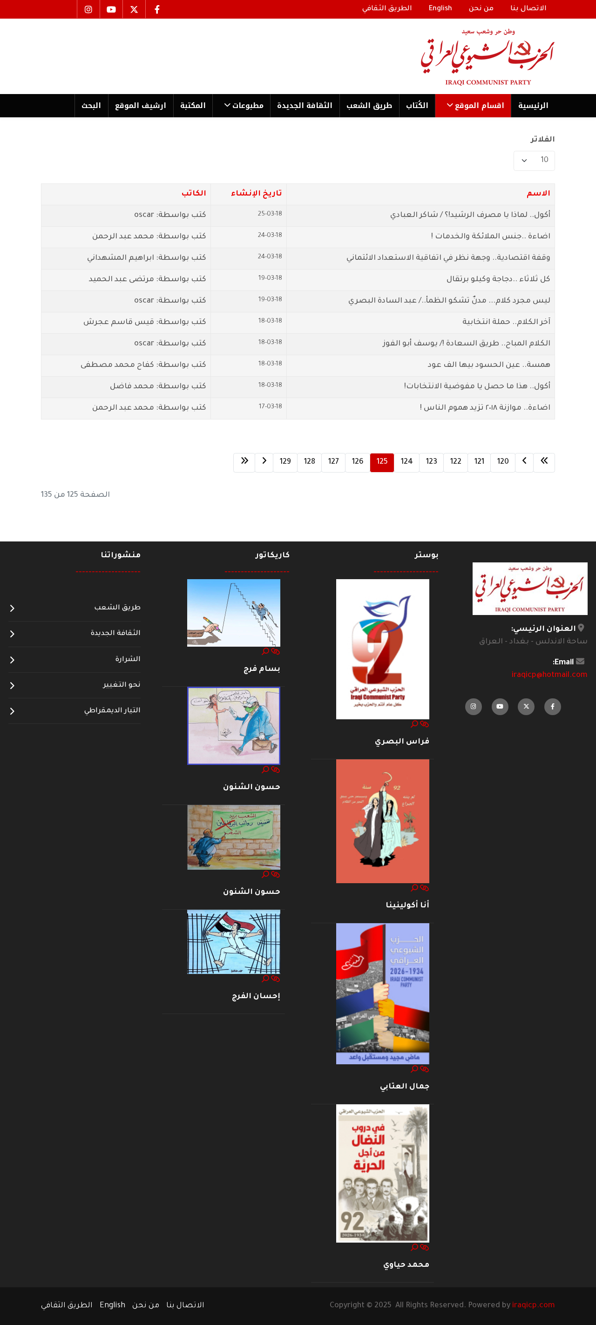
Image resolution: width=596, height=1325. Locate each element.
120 (503, 462)
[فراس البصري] (382, 649)
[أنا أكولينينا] (382, 822)
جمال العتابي (404, 1087)
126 (358, 462)
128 (309, 462)
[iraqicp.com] (474, 56)
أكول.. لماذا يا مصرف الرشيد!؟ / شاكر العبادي (470, 215)
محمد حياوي (406, 1265)
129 (285, 462)
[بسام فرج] (233, 613)
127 (333, 462)
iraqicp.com (533, 1306)
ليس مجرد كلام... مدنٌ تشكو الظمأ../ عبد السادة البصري (449, 301)
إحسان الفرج (256, 997)
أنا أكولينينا (407, 906)
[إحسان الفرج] (233, 942)
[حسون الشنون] (233, 726)
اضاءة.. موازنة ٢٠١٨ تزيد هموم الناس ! (485, 408)
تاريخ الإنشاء (256, 194)
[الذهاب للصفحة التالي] (264, 463)
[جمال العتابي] (382, 994)
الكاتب (193, 194)
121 (479, 462)
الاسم (538, 194)
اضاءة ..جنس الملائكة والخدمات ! (490, 237)
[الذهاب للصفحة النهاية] (244, 463)
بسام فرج (262, 669)
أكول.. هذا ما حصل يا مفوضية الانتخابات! (477, 387)
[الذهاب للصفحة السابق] (524, 463)
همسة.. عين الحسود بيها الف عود (489, 365)
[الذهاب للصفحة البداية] (544, 463)
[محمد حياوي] (382, 1174)
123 (431, 462)
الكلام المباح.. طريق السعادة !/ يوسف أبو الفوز (466, 344)
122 (455, 462)
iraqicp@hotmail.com (550, 675)
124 (407, 462)
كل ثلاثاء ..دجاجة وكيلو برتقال (498, 280)
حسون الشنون (251, 788)
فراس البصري (402, 742)
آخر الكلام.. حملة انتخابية (506, 322)
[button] (473, 105)
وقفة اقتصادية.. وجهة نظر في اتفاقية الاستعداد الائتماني (448, 258)
